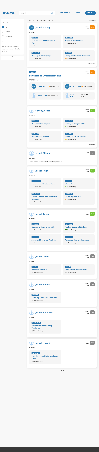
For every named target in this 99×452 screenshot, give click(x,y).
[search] (34, 13)
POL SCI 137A (36, 181)
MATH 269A (69, 237)
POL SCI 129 (69, 193)
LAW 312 (68, 266)
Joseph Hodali (42, 343)
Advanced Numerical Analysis (44, 240)
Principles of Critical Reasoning (77, 56)
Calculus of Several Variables (43, 227)
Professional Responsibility (76, 270)
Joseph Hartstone (44, 312)
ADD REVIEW (65, 13)
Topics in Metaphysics (74, 40)
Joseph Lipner (42, 257)
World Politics (70, 184)
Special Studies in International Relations (44, 198)
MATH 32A (35, 224)
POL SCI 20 (69, 181)
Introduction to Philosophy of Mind (43, 41)
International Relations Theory (44, 184)
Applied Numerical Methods (76, 227)
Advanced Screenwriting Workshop (42, 326)
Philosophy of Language (41, 56)
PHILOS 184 (69, 37)
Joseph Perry (41, 171)
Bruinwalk (9, 13)
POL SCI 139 (35, 193)
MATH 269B (35, 237)
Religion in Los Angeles (41, 124)
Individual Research (39, 270)
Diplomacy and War (73, 197)
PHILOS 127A (36, 53)
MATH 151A (69, 224)
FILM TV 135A (36, 322)
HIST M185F (69, 133)
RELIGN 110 (35, 133)
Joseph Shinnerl (43, 153)
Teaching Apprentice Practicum (44, 298)
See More (91, 63)
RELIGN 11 (35, 121)
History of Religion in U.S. (75, 124)
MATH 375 (35, 294)
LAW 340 (34, 266)
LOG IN (77, 13)
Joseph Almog (42, 27)
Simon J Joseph (42, 111)
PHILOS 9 (68, 53)
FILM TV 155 (35, 353)
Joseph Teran (42, 214)
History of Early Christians (75, 136)
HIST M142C (69, 121)
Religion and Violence (40, 136)
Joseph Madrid (42, 284)
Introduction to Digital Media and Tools (45, 357)
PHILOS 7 (35, 37)
